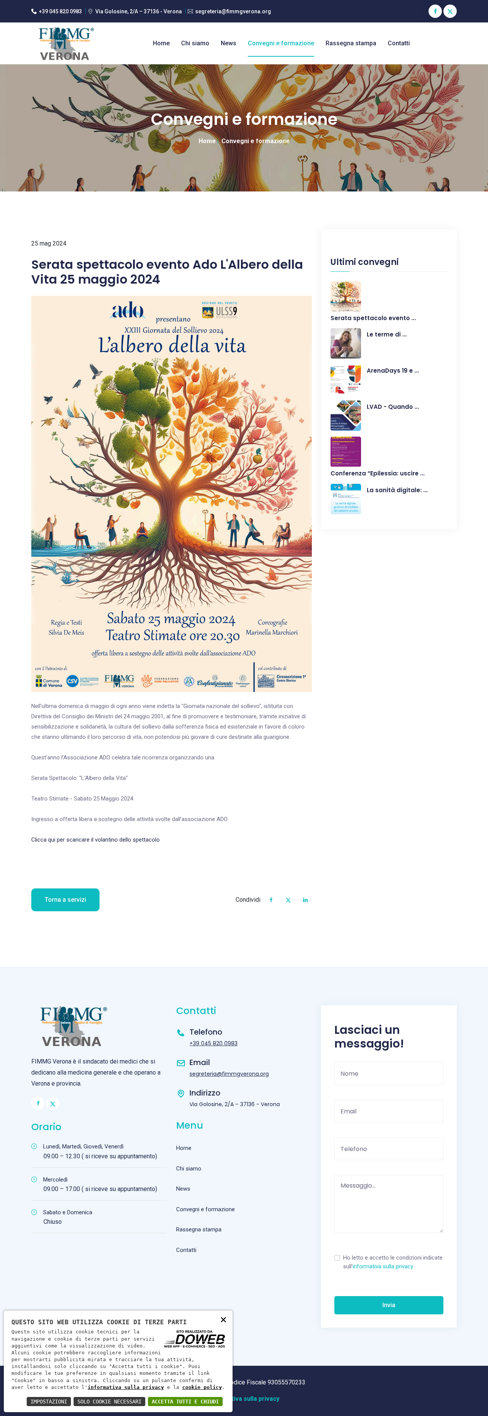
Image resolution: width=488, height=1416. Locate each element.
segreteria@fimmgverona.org (233, 11)
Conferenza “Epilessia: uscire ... (378, 473)
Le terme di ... (387, 334)
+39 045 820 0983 (60, 11)
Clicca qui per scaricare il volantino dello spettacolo (95, 839)
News (228, 43)
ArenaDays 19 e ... (393, 370)
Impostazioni (48, 1401)
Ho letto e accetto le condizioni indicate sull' (393, 1262)
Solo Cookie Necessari (109, 1401)
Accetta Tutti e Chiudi (185, 1401)
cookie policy (202, 1387)
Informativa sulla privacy (244, 1398)
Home (161, 43)
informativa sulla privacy (383, 1266)
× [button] (223, 1319)
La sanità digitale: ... (397, 490)
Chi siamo (195, 43)
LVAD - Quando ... (393, 406)
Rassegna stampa (351, 43)
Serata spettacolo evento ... (373, 318)
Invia (388, 1305)
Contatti (399, 43)
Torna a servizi (65, 899)
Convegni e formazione (281, 43)
